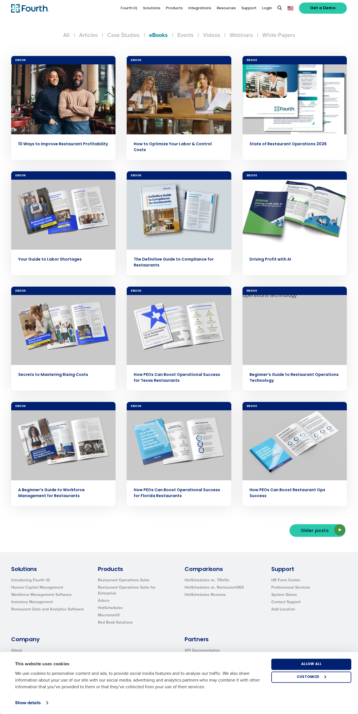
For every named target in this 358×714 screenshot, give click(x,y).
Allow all (311, 664)
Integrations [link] (199, 8)
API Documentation (202, 650)
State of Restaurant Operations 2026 (288, 144)
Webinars (241, 35)
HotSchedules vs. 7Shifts (207, 580)
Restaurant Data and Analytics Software (47, 609)
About (16, 650)
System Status (284, 594)
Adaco (103, 600)
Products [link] (174, 8)
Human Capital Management (37, 587)
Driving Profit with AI (270, 259)
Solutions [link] (151, 8)
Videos (211, 35)
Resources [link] (226, 8)
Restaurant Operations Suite (123, 580)
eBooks (158, 35)
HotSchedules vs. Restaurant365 (214, 587)
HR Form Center (285, 580)
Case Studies (123, 35)
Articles (88, 35)
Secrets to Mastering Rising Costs (53, 375)
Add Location (283, 609)
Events (185, 35)
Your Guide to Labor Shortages (50, 259)
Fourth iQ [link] (129, 8)
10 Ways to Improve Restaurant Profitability (63, 144)
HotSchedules (110, 607)
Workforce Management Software (41, 594)
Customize (308, 677)
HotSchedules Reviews (205, 594)
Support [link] (248, 8)
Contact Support (286, 602)
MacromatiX (109, 615)
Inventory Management (32, 602)
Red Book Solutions (115, 622)
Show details (28, 702)
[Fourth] (30, 8)
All (66, 35)
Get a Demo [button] (323, 8)
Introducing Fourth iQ (30, 580)
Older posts (315, 531)
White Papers (278, 35)
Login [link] (267, 8)
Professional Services (290, 587)
